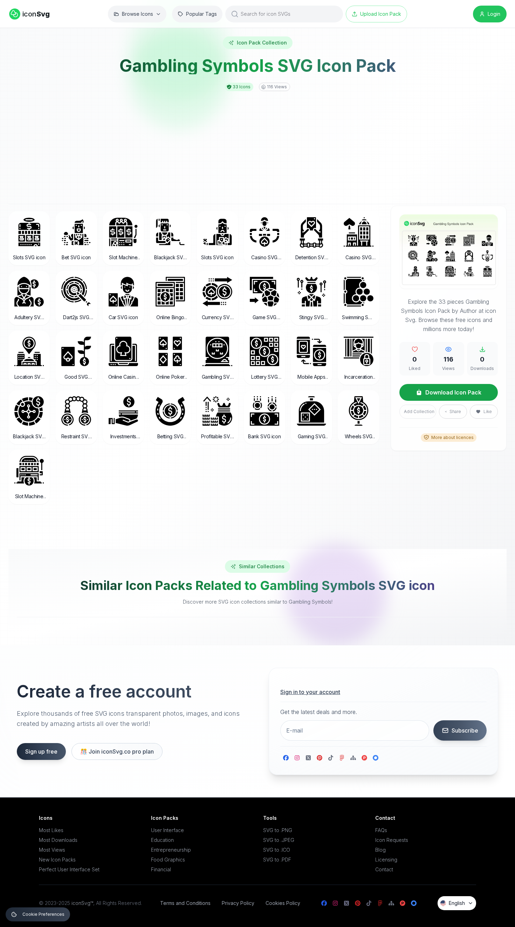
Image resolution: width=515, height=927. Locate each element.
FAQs (381, 830)
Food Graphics (168, 860)
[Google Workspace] (375, 757)
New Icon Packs (57, 860)
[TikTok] (330, 757)
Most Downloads (58, 840)
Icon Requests (391, 840)
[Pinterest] (319, 757)
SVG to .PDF (277, 860)
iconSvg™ (82, 903)
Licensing (386, 860)
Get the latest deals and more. (318, 711)
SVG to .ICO (276, 850)
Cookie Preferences (43, 914)
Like (487, 411)
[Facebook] (285, 757)
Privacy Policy (238, 903)
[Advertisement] (257, 144)
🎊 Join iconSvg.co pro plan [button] (117, 751)
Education (162, 840)
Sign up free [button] (41, 751)
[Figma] (342, 757)
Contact (384, 869)
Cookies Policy (283, 903)
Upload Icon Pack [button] (380, 14)
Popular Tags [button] (201, 14)
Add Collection (419, 411)
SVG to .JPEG (278, 840)
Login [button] (494, 14)
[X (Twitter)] (308, 757)
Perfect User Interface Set (69, 869)
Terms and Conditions (185, 903)
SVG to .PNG (277, 830)
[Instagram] (297, 757)
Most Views (52, 850)
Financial (161, 869)
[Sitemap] (353, 757)
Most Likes (51, 830)
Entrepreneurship (171, 850)
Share (455, 411)
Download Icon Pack (453, 392)
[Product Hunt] (364, 757)
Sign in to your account (310, 691)
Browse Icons (137, 14)
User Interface (167, 830)
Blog (380, 850)
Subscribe (465, 730)
